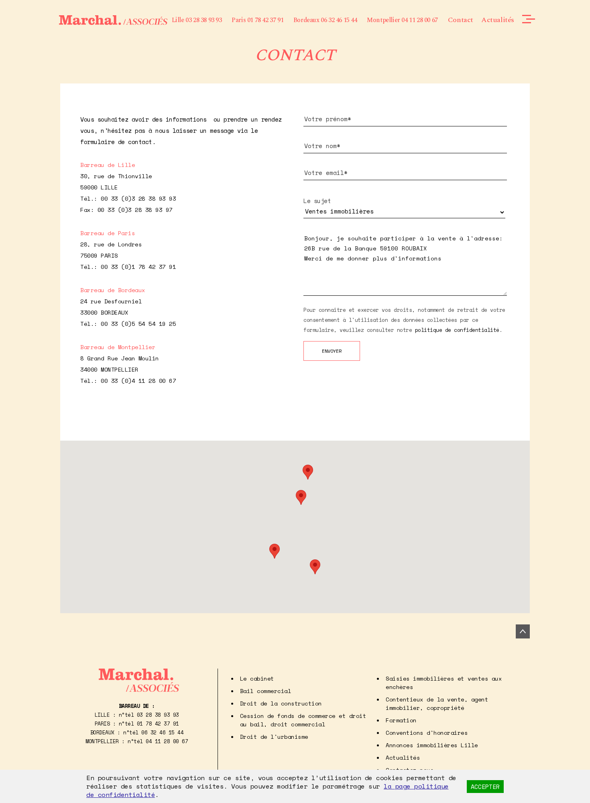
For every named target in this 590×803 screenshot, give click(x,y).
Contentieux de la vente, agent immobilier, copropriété (437, 703)
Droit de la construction (281, 703)
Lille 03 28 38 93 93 (197, 20)
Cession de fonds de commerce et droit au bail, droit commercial (303, 720)
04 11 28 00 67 (167, 741)
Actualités (497, 19)
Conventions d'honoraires (427, 732)
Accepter (485, 786)
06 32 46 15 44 (162, 732)
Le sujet (317, 200)
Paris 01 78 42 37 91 (257, 20)
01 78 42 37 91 (158, 724)
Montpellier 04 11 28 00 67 (402, 20)
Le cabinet (257, 678)
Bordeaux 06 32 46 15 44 (325, 20)
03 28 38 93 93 (158, 715)
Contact (460, 19)
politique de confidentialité (457, 330)
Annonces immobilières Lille (432, 745)
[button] (308, 472)
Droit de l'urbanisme (274, 736)
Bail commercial (265, 691)
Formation (401, 720)
